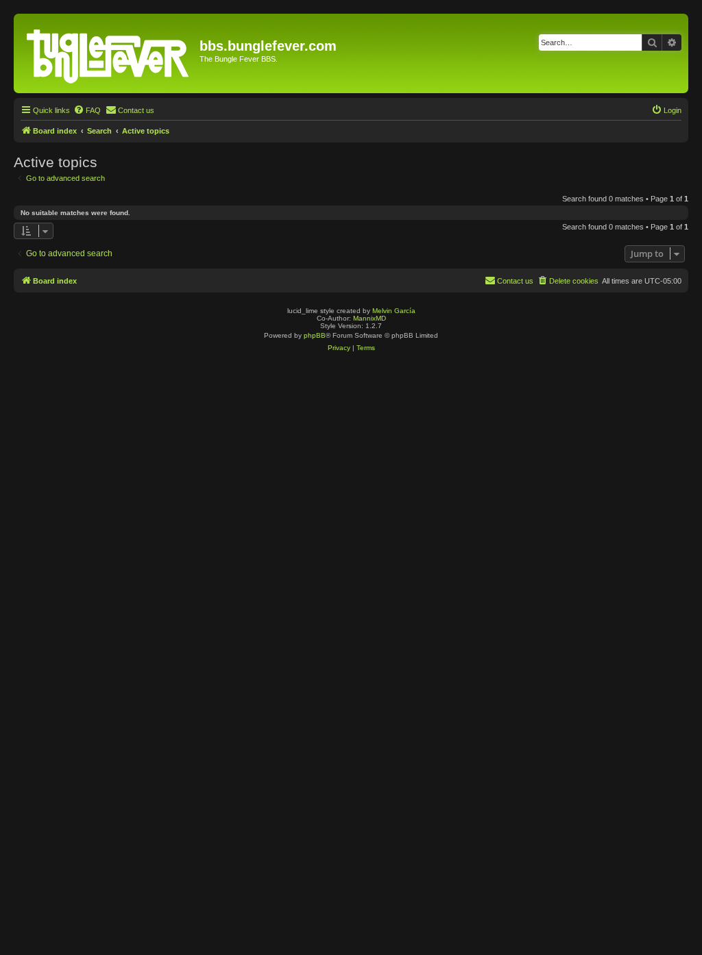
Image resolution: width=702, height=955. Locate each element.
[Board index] (108, 53)
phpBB (315, 335)
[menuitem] (87, 110)
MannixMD (369, 318)
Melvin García (393, 310)
